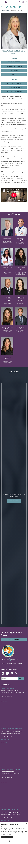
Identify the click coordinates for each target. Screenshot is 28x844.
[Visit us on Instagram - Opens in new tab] (7, 673)
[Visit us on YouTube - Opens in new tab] (11, 673)
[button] (26, 2)
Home (3, 10)
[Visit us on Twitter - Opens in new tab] (16, 673)
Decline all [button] (20, 837)
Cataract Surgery (14, 62)
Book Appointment (14, 501)
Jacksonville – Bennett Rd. (14, 92)
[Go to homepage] (6, 2)
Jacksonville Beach (14, 83)
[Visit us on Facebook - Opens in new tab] (2, 673)
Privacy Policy (8, 834)
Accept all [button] (7, 837)
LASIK (14, 74)
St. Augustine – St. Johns (14, 87)
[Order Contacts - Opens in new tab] (19, 2)
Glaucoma (14, 70)
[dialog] (14, 833)
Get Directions (5, 699)
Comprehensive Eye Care (14, 66)
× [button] (26, 823)
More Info (4, 701)
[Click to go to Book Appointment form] (23, 2)
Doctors (8, 10)
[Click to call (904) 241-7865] (16, 2)
